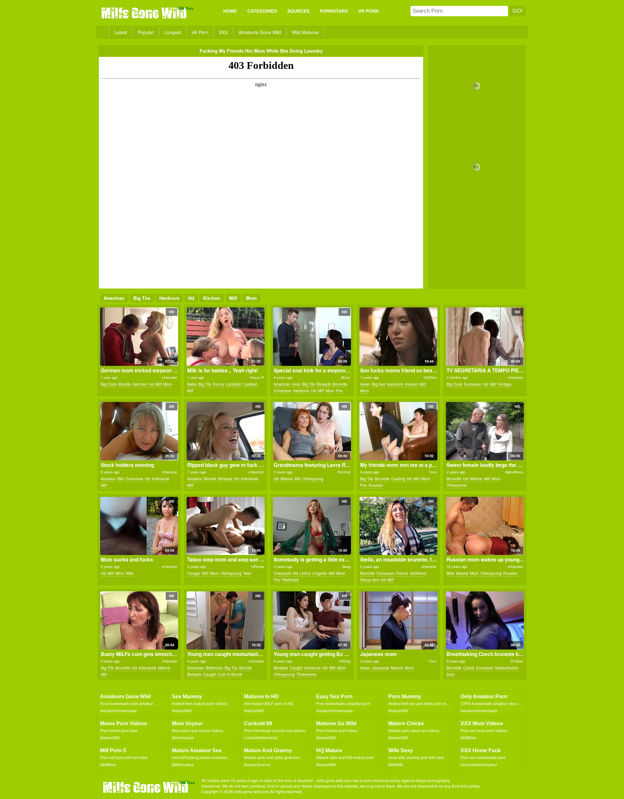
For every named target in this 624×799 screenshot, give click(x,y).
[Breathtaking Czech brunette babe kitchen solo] (485, 620)
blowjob (324, 384)
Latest (120, 32)
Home (230, 11)
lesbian (250, 384)
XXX (223, 32)
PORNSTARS (334, 11)
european (473, 384)
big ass (378, 384)
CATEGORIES (262, 11)
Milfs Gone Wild (144, 13)
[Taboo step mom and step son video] (225, 526)
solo (451, 674)
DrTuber (516, 661)
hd (191, 298)
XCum (345, 377)
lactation (234, 384)
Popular (146, 32)
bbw (450, 573)
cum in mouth (230, 674)
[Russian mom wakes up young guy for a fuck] (485, 526)
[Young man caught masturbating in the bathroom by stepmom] (225, 620)
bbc (120, 478)
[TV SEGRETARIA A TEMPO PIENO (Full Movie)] (485, 336)
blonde (124, 384)
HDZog (344, 661)
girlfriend (418, 573)
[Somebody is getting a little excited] (312, 526)
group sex (369, 579)
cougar (194, 573)
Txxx (433, 471)
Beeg (346, 566)
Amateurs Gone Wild (260, 32)
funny (218, 384)
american (114, 298)
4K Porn (200, 32)
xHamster (169, 377)
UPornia (257, 566)
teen (247, 573)
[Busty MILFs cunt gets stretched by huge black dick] (139, 620)
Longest (172, 32)
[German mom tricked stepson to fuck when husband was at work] (139, 336)
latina (305, 573)
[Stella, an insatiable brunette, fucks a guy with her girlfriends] (398, 526)
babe (192, 384)
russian (376, 485)
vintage (505, 384)
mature (286, 478)
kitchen (211, 298)
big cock (109, 384)
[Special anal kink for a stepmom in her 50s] (312, 336)
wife (130, 573)
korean (411, 384)
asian (365, 384)
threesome (457, 485)
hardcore (169, 298)
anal (296, 384)
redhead (290, 579)
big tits (141, 298)
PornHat (343, 471)
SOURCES (298, 11)
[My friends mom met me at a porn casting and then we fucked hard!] (398, 431)
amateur (108, 478)
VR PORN (368, 11)
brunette (339, 384)
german (140, 384)
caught (209, 674)
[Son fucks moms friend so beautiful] (398, 336)
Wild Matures (305, 32)
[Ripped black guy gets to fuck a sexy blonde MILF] (225, 431)
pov (339, 390)
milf (233, 298)
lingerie (319, 573)
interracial (160, 478)
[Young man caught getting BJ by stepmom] (312, 620)
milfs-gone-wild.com (146, 787)
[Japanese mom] (398, 620)
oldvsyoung (312, 478)
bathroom (214, 667)
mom (251, 298)
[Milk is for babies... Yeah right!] (225, 336)
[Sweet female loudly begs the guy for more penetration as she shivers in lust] (485, 431)
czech (468, 667)
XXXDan (430, 377)
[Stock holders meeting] (139, 431)
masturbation (506, 667)
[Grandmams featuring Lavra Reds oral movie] (312, 431)
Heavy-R (257, 377)
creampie (282, 390)
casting (398, 478)
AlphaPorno (514, 471)
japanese (380, 667)
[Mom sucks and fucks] (139, 526)
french (402, 573)
